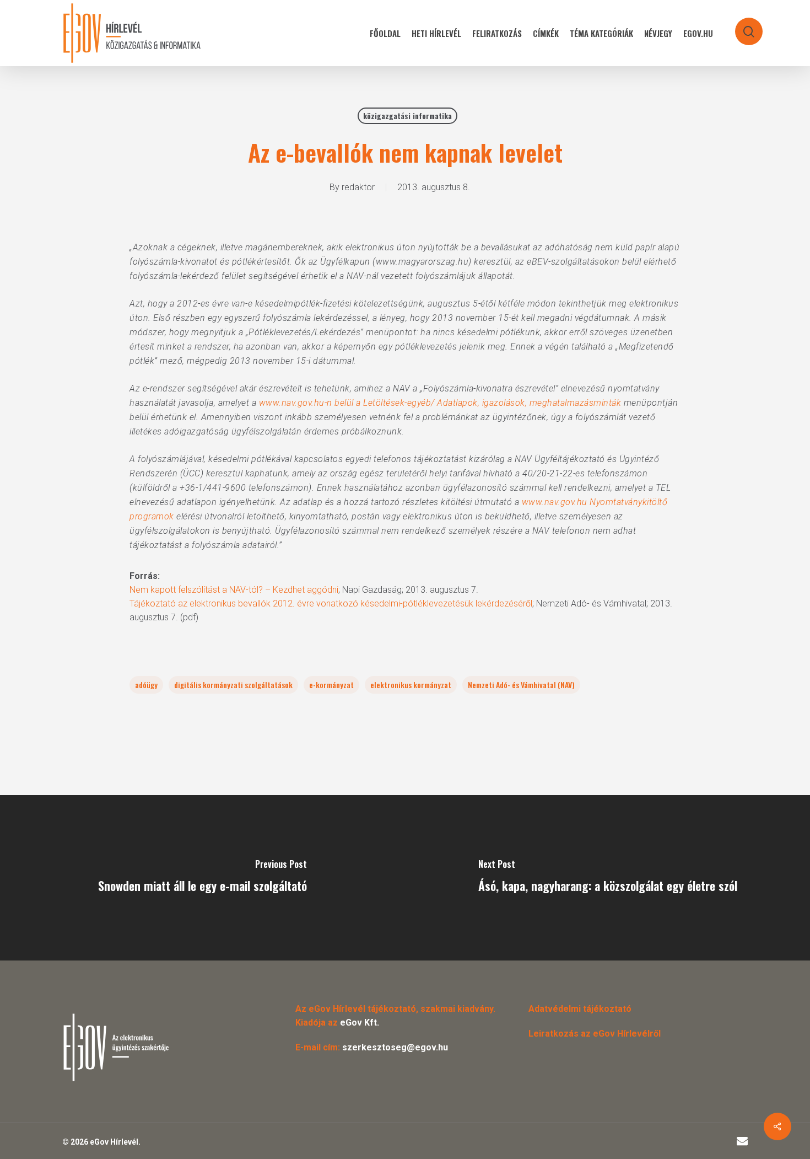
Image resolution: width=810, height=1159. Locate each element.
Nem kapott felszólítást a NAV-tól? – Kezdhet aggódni (233, 589)
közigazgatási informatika (407, 115)
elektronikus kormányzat (410, 684)
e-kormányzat (331, 684)
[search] (741, 26)
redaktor (358, 187)
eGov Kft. (359, 1022)
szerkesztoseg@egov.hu (395, 1047)
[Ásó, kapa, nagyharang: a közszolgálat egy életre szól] (607, 878)
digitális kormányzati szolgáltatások (233, 684)
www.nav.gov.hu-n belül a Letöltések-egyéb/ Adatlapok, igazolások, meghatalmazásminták (440, 403)
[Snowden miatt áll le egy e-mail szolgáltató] (202, 878)
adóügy (146, 684)
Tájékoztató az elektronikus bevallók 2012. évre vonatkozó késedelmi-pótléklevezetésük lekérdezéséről (330, 603)
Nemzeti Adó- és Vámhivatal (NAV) (521, 684)
